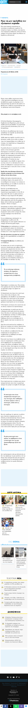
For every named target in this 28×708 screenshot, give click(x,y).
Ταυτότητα (14, 683)
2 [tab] (5, 544)
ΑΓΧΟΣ (19, 65)
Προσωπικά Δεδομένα (9, 685)
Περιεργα (5, 18)
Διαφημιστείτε (20, 685)
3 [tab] (7, 544)
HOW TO (4, 65)
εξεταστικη (11, 65)
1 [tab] (2, 544)
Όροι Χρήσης (5, 683)
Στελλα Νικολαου (7, 67)
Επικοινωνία (22, 683)
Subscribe (14, 686)
